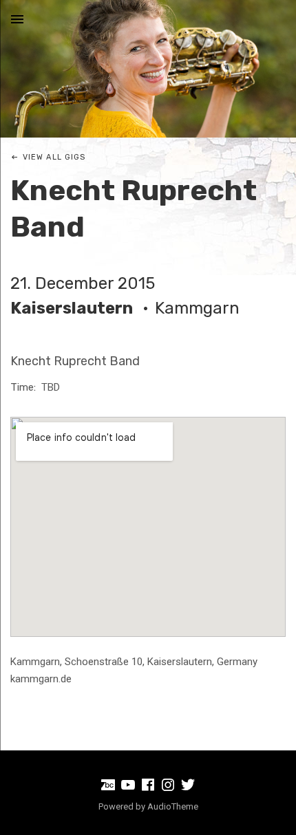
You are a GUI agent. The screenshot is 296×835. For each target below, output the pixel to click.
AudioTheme (172, 806)
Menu (17, 19)
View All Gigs (54, 157)
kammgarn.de (41, 679)
